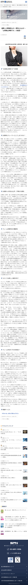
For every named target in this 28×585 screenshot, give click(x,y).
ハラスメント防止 (5, 24)
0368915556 (15, 549)
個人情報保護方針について (7, 566)
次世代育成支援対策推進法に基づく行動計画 (11, 580)
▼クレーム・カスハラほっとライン (10, 413)
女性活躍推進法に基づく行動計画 (9, 577)
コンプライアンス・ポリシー (8, 573)
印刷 (25, 38)
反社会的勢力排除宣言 (6, 570)
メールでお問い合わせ (15, 553)
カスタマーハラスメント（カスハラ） (9, 22)
